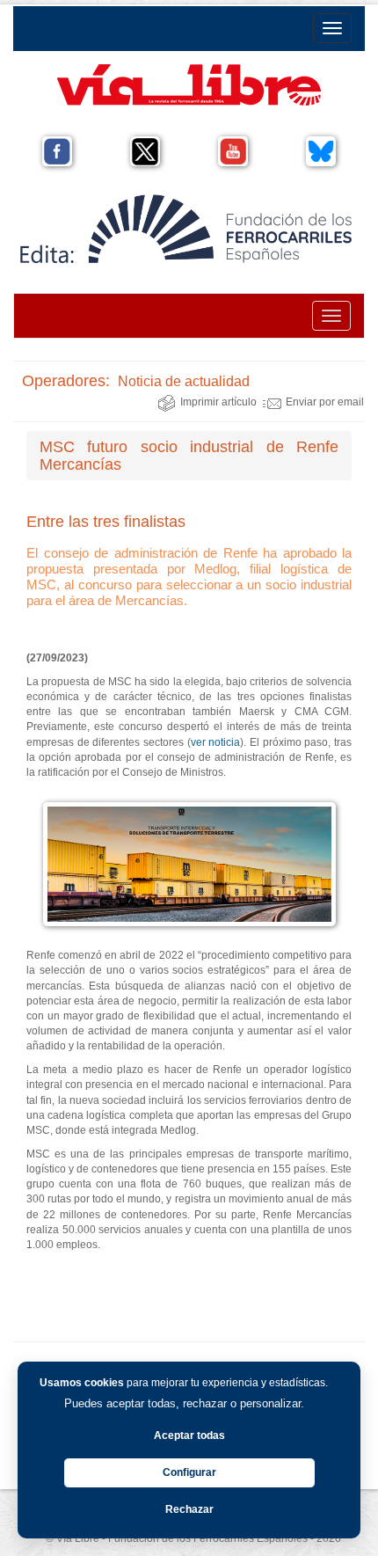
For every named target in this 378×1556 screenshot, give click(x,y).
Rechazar (189, 1509)
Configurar (189, 1472)
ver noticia (216, 742)
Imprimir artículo (218, 402)
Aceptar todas (189, 1435)
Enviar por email (325, 402)
